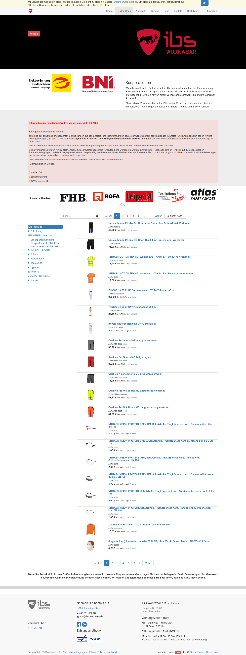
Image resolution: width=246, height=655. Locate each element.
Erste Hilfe (33, 271)
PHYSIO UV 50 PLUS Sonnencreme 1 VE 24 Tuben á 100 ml (141, 290)
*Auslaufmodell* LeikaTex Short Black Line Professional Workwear (146, 240)
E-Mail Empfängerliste (88, 608)
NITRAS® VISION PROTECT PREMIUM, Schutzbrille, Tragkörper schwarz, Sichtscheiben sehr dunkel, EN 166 (160, 475)
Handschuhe (37, 258)
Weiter (158, 215)
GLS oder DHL (35, 628)
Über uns (174, 603)
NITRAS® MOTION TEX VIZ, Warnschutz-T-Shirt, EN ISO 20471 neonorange (150, 273)
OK (204, 3)
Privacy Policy (96, 652)
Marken (34, 280)
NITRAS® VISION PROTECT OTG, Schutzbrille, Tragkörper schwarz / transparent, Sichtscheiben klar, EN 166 (154, 459)
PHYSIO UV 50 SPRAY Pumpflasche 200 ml (132, 307)
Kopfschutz (36, 262)
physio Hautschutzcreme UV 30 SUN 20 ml (132, 323)
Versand (134, 230)
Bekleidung (36, 231)
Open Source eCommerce (204, 652)
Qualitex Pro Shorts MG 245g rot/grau (129, 357)
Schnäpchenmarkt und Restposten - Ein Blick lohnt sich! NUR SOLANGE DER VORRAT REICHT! (44, 244)
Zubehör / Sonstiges (39, 276)
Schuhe (34, 254)
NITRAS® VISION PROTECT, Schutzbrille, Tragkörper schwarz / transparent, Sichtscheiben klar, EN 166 (159, 509)
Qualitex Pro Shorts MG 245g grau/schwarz (132, 340)
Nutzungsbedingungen (75, 652)
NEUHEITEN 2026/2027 (41, 235)
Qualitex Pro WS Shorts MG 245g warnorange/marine (138, 407)
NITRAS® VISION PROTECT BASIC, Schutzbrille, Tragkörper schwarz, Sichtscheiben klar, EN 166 (160, 442)
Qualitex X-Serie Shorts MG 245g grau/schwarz (134, 373)
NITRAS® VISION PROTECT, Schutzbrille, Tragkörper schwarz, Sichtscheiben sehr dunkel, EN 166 (161, 492)
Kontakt (34, 33)
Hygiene (34, 267)
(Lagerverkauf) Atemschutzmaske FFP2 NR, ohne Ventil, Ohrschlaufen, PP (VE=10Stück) (158, 541)
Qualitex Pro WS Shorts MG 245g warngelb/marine (136, 390)
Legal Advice (112, 652)
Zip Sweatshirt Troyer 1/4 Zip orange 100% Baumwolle (139, 524)
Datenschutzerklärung (125, 1)
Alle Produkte (35, 226)
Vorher (108, 215)
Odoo (178, 652)
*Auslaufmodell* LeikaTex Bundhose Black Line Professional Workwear (149, 223)
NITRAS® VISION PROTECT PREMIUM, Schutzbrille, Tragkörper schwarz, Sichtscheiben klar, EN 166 (160, 425)
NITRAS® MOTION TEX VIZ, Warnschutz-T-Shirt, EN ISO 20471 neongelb (149, 256)
